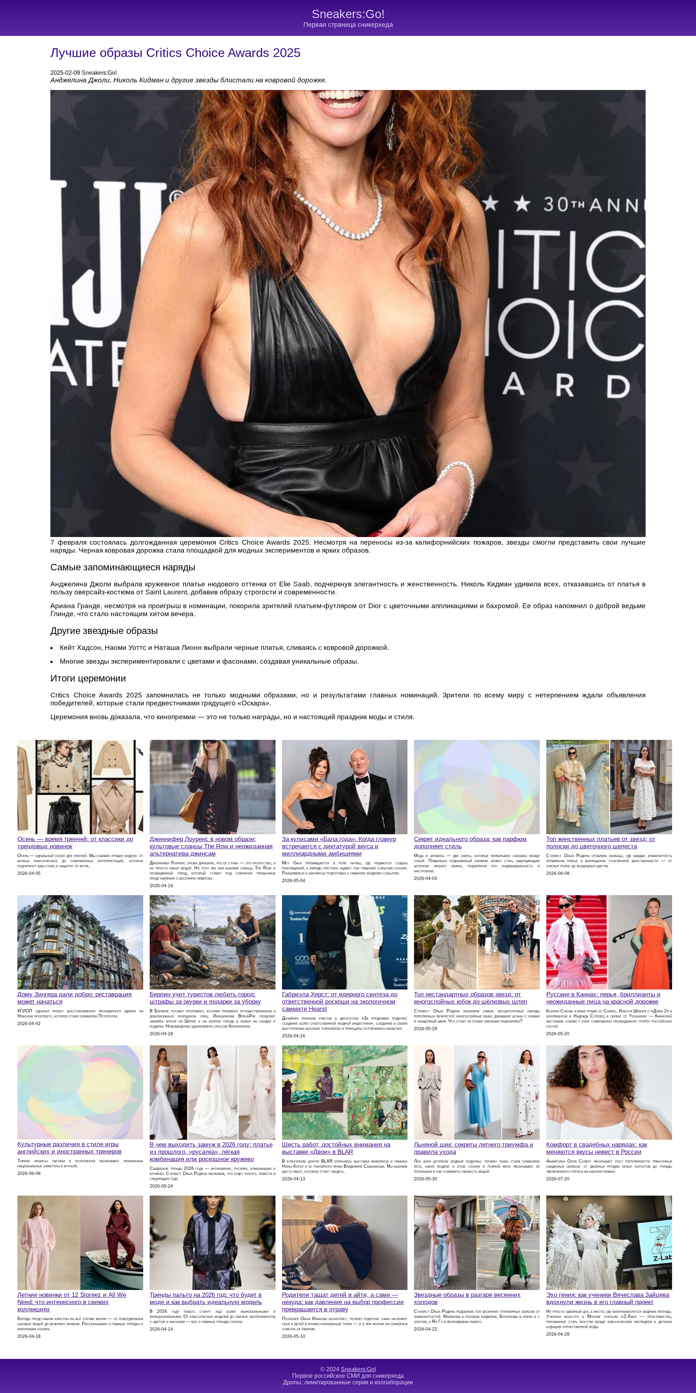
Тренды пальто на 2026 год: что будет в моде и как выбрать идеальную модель (206, 1298)
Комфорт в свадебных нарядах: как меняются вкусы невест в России (596, 1148)
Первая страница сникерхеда (348, 24)
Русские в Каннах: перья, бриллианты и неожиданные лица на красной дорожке (603, 998)
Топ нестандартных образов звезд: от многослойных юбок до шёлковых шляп (470, 998)
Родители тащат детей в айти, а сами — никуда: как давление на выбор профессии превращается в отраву (343, 1302)
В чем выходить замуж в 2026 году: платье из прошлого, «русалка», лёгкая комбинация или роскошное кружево (211, 1152)
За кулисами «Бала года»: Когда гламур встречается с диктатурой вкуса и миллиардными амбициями (339, 846)
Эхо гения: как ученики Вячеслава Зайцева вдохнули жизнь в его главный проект (607, 1298)
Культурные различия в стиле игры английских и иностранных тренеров (69, 1148)
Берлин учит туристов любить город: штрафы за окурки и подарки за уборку (205, 998)
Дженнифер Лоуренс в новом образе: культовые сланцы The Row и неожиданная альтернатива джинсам (211, 846)
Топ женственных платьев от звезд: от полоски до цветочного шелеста (600, 843)
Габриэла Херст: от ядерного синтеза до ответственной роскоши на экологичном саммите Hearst (339, 1001)
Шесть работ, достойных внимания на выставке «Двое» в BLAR (336, 1148)
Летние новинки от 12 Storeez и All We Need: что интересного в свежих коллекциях (71, 1302)
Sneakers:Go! (348, 14)
